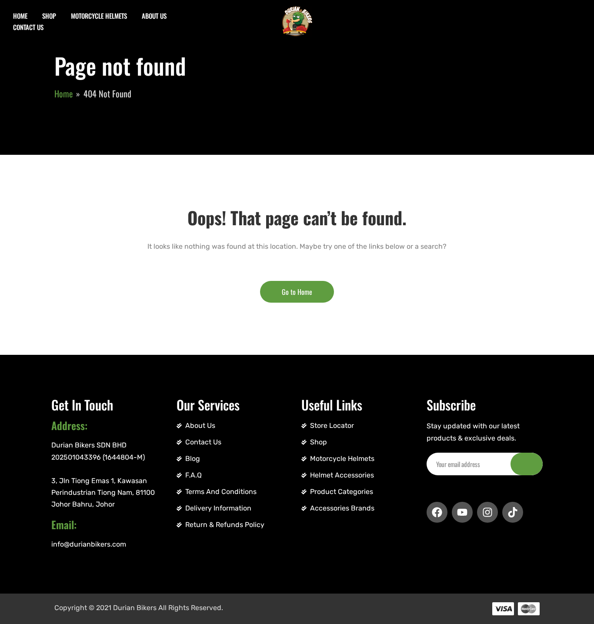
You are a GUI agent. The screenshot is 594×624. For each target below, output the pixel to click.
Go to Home (297, 292)
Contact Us (28, 27)
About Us (154, 15)
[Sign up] (527, 464)
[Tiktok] (512, 512)
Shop (49, 15)
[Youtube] (462, 512)
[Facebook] (437, 512)
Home (20, 15)
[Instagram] (487, 512)
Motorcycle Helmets (99, 15)
